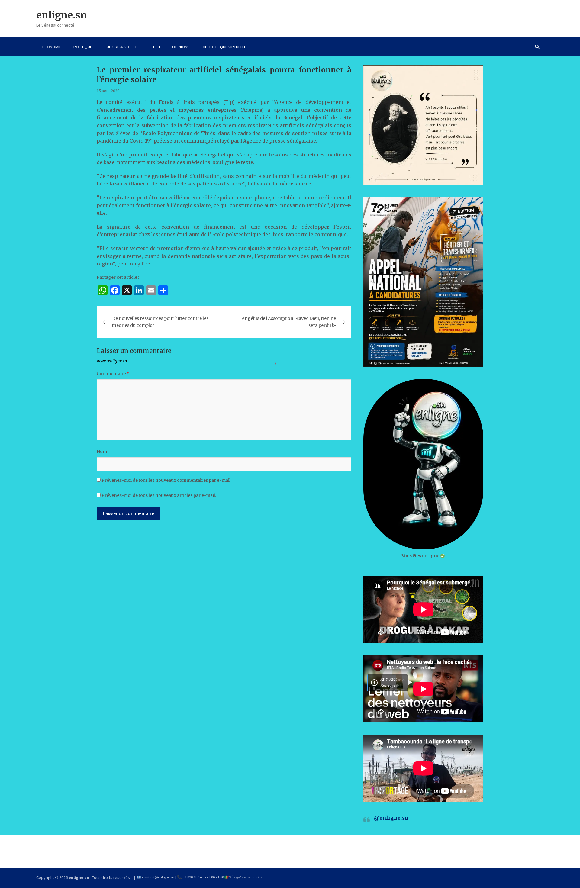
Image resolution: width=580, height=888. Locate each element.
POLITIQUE (82, 47)
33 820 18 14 (192, 877)
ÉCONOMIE (51, 47)
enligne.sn (61, 15)
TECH (155, 47)
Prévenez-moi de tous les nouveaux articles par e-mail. (159, 495)
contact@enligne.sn (158, 877)
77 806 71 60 (214, 877)
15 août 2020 (108, 90)
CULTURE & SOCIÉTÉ (121, 47)
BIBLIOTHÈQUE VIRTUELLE (224, 47)
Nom (102, 451)
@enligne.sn (391, 818)
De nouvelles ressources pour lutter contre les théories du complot (160, 322)
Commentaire (113, 373)
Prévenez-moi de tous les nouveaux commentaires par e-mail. (166, 480)
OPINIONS (181, 47)
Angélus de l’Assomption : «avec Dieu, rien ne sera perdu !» (289, 322)
